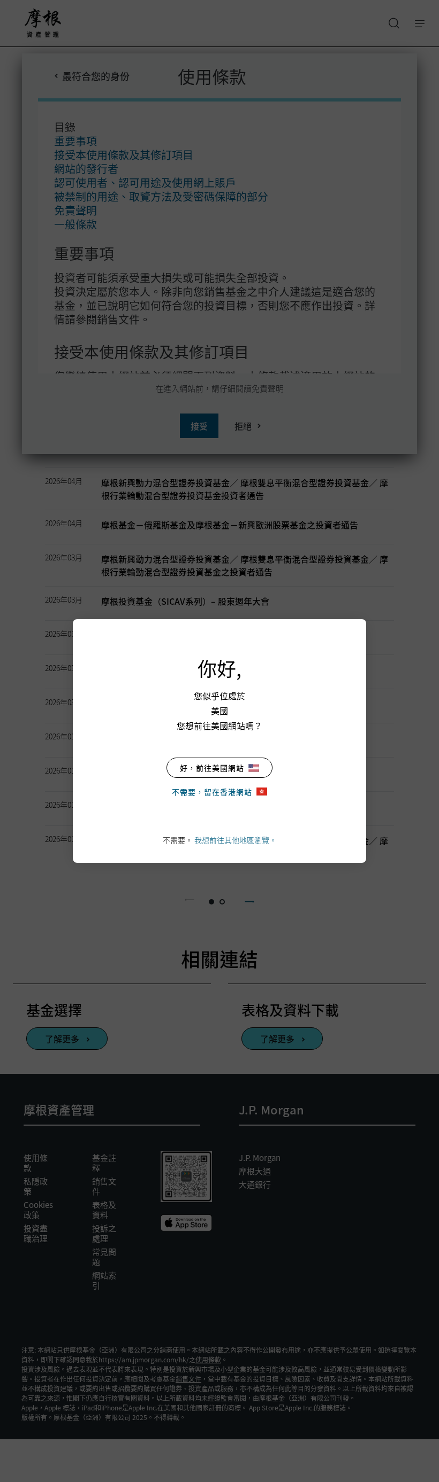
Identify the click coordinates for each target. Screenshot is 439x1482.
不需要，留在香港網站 (212, 791)
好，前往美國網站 (212, 767)
